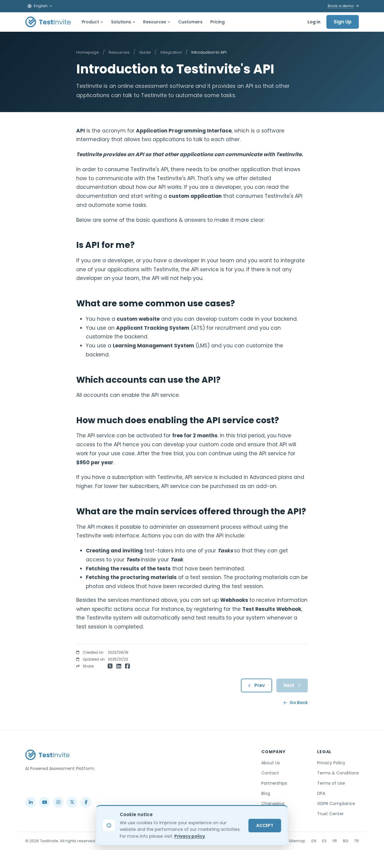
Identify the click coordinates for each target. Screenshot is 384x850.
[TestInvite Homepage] (48, 22)
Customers (190, 22)
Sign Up (343, 22)
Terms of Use (331, 783)
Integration (171, 52)
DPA (321, 793)
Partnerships (274, 783)
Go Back (299, 703)
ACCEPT (264, 825)
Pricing (217, 22)
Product (90, 22)
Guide (145, 52)
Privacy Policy (331, 763)
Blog (265, 793)
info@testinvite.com (44, 788)
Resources (154, 22)
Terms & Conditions (338, 773)
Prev (259, 685)
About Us (270, 763)
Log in (314, 22)
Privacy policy (189, 836)
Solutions (121, 22)
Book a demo (341, 6)
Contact (270, 773)
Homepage (87, 52)
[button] (40, 6)
